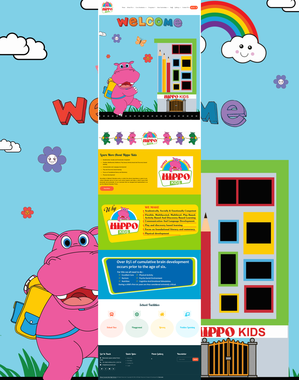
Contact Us (185, 7)
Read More (107, 188)
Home (123, 7)
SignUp (195, 359)
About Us (130, 7)
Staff (171, 7)
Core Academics (140, 7)
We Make (129, 361)
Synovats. (160, 377)
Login (128, 366)
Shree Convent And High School (108, 377)
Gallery (177, 7)
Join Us (193, 7)
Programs (151, 7)
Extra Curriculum (162, 7)
